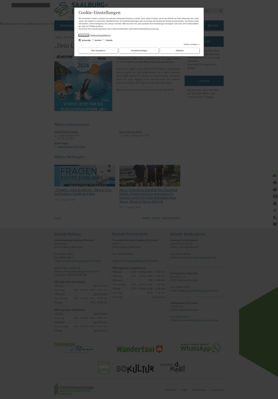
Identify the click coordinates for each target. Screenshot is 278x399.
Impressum (84, 35)
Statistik (109, 40)
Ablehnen (180, 51)
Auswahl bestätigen (139, 51)
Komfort (98, 40)
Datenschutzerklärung (100, 35)
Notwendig (86, 40)
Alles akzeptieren (98, 51)
